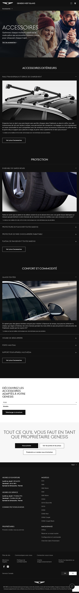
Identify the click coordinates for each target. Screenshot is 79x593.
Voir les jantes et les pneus (52, 446)
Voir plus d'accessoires (14, 140)
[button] (39, 402)
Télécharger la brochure (14, 412)
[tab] (39, 104)
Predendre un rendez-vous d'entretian (39, 452)
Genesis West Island (26, 3)
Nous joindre (26, 446)
